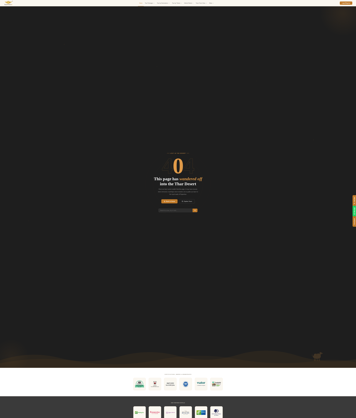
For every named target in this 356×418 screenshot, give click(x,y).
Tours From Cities (200, 3)
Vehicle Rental (188, 3)
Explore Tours (188, 201)
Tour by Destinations (162, 3)
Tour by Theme (176, 3)
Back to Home (170, 201)
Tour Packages (149, 3)
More (210, 3)
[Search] (195, 210)
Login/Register (346, 3)
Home (140, 3)
